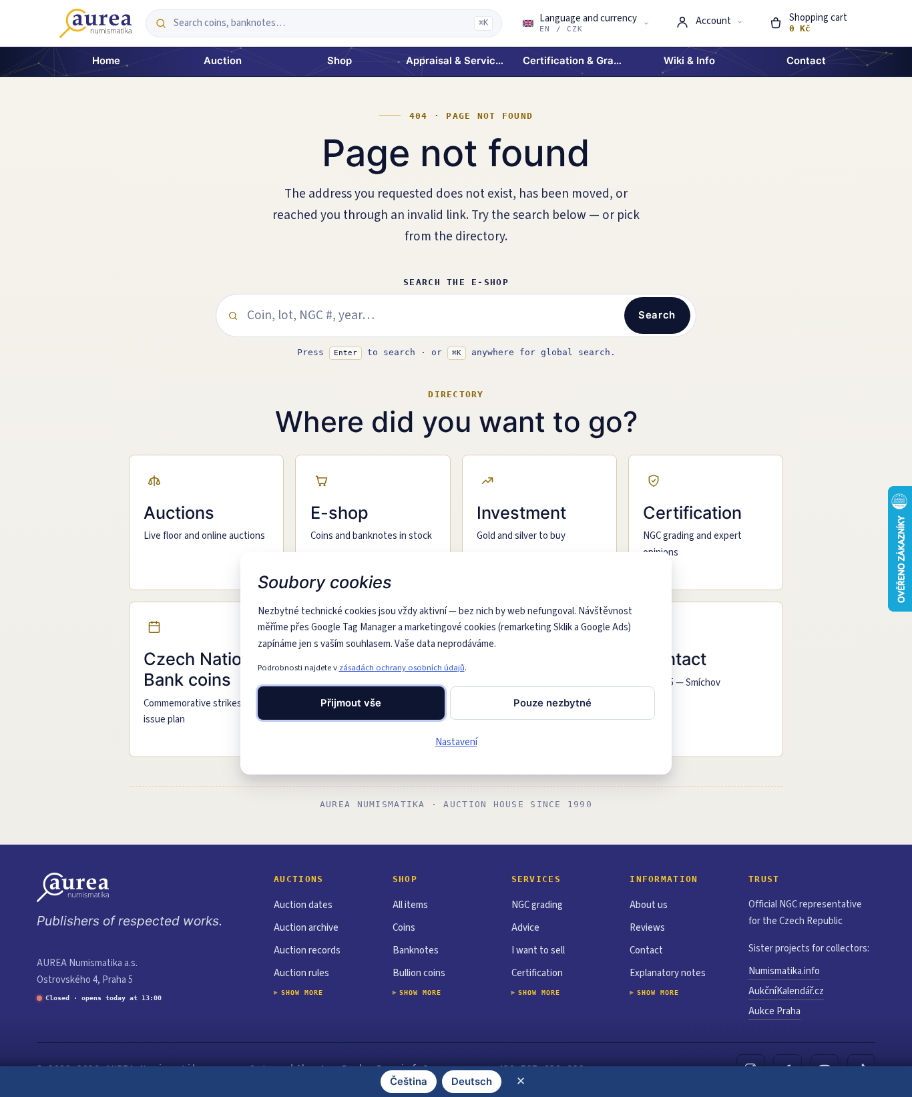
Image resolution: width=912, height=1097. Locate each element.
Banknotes (416, 950)
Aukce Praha (774, 1011)
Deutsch (471, 1082)
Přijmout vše (350, 703)
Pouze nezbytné (552, 703)
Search (657, 315)
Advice (525, 928)
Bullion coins (419, 973)
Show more (302, 992)
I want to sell (538, 950)
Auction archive (306, 928)
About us (649, 905)
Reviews (647, 928)
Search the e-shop (456, 282)
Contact (646, 950)
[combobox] (320, 23)
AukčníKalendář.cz (786, 991)
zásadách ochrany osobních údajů (402, 668)
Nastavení (456, 742)
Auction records (307, 950)
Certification (537, 973)
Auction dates (303, 905)
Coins (404, 928)
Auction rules (301, 973)
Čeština (408, 1082)
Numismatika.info (784, 971)
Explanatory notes (668, 973)
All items (410, 905)
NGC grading (537, 905)
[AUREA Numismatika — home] (95, 23)
